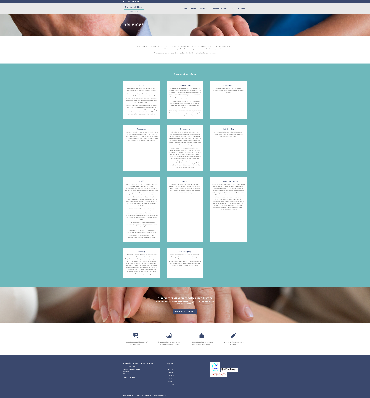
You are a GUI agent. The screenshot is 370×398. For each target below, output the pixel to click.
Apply (231, 9)
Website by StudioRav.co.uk (155, 395)
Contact (241, 9)
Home (186, 9)
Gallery (224, 9)
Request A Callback (185, 311)
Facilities (203, 9)
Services (215, 9)
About (193, 9)
